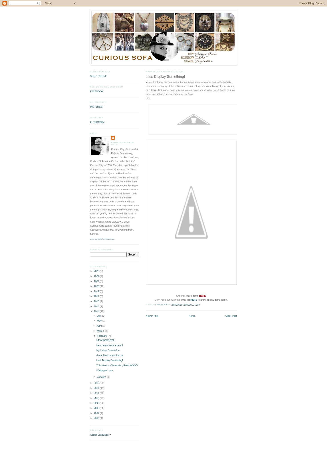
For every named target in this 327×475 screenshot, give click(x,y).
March (101, 331)
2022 (97, 276)
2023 (97, 271)
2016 (97, 301)
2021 (97, 281)
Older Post (231, 315)
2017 (97, 296)
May (99, 320)
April (99, 325)
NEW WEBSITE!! (105, 340)
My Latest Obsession (107, 350)
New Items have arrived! (109, 345)
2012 (97, 388)
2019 (97, 291)
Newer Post (152, 315)
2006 (97, 418)
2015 (97, 306)
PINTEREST (97, 106)
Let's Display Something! (109, 360)
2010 (97, 398)
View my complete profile (102, 239)
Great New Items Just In (109, 355)
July (99, 315)
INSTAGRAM (97, 122)
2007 (97, 413)
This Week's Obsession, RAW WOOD (117, 365)
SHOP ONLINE (98, 76)
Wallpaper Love (104, 370)
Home (192, 315)
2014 (97, 311)
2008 (97, 408)
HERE (193, 299)
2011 (97, 393)
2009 (97, 403)
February (102, 335)
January (102, 376)
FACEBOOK (96, 91)
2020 (97, 286)
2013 (97, 383)
